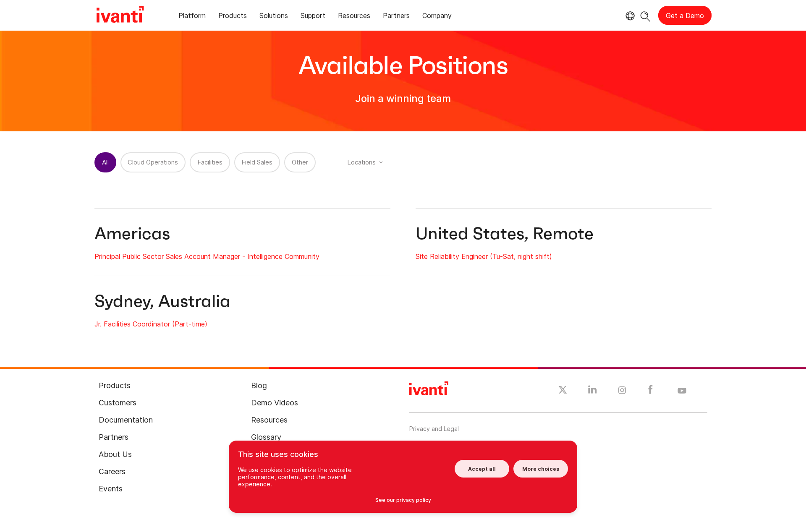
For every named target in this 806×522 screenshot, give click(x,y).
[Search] (645, 15)
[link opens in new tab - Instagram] (622, 391)
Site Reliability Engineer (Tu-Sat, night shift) (484, 256)
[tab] (192, 17)
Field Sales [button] (256, 162)
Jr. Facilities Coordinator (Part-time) (150, 324)
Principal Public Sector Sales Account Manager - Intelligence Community (206, 256)
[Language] (629, 16)
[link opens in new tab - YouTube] (682, 391)
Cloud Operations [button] (153, 162)
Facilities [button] (209, 162)
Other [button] (300, 162)
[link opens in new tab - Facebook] (650, 391)
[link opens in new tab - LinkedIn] (592, 391)
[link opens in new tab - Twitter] (562, 391)
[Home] (120, 15)
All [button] (105, 162)
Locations (361, 162)
